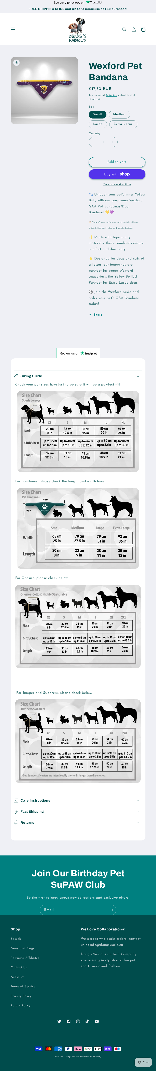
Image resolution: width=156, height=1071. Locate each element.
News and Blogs (23, 948)
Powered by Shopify (90, 1057)
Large (98, 124)
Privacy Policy (21, 996)
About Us (17, 977)
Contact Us (19, 967)
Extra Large (123, 124)
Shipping (111, 95)
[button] (12, 29)
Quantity (95, 133)
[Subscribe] (111, 910)
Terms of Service (23, 986)
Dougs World (72, 1057)
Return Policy (20, 1005)
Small (97, 114)
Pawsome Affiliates (25, 958)
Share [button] (98, 314)
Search (16, 939)
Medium (119, 114)
